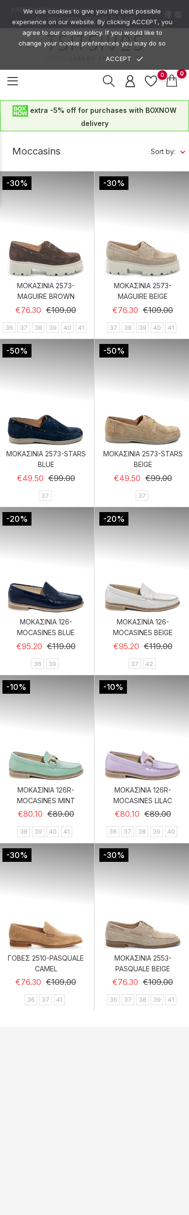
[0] (151, 81)
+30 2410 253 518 (53, 1077)
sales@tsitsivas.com (58, 1095)
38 (38, 327)
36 (9, 327)
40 (67, 327)
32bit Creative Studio (114, 1207)
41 (81, 327)
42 (149, 664)
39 (53, 327)
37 (24, 327)
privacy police (70, 58)
